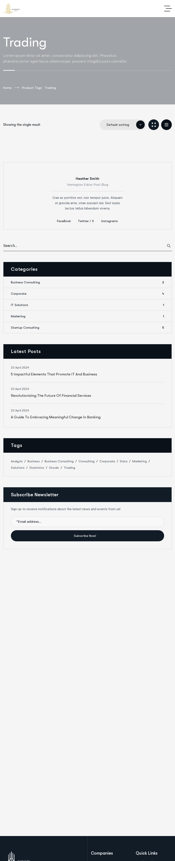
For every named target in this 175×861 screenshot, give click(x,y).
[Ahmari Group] (11, 8)
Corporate (87, 294)
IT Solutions (87, 305)
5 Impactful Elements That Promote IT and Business (54, 374)
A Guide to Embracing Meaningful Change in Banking (56, 417)
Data (123, 461)
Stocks (54, 468)
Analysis (17, 461)
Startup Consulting (87, 327)
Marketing (87, 316)
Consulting (87, 461)
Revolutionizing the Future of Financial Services (51, 396)
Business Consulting (87, 282)
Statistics (36, 468)
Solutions (18, 468)
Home (7, 88)
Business (34, 461)
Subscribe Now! (85, 536)
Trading (69, 468)
